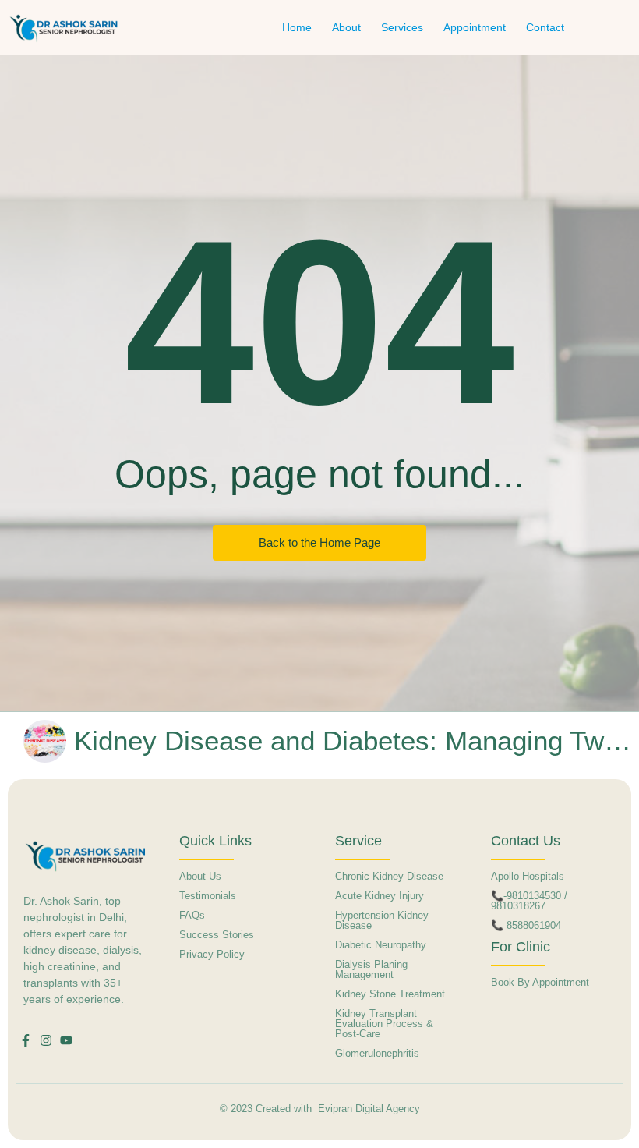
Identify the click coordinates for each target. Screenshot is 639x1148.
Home (297, 27)
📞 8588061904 (526, 925)
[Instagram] (46, 1040)
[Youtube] (66, 1040)
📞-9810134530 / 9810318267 (529, 901)
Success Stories (216, 935)
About (346, 27)
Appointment (474, 27)
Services (402, 27)
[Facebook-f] (25, 1040)
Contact (545, 27)
